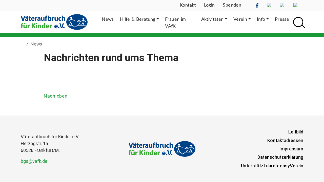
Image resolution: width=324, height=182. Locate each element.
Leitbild (295, 131)
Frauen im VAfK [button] (175, 23)
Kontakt (188, 5)
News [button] (108, 19)
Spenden (232, 5)
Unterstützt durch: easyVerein (272, 165)
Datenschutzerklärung (280, 157)
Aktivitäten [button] (212, 19)
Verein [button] (240, 19)
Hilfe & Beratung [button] (137, 19)
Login (209, 5)
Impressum (291, 148)
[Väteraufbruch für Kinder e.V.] (54, 22)
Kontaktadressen (285, 140)
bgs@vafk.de (34, 161)
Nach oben (55, 96)
